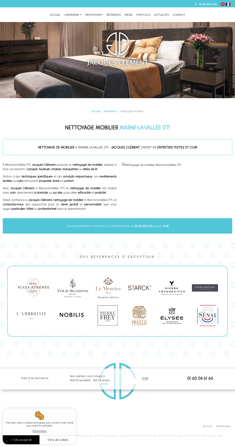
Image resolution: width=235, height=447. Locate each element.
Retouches (163, 435)
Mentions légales (223, 426)
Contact (179, 15)
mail (165, 226)
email (145, 378)
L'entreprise (71, 15)
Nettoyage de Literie (212, 435)
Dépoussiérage (127, 435)
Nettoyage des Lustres (106, 435)
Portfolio (143, 15)
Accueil (55, 15)
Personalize (39, 430)
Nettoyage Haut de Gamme (185, 435)
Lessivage (88, 435)
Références (113, 15)
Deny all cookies (58, 439)
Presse (128, 15)
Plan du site (207, 426)
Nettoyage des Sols (147, 435)
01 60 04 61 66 (208, 4)
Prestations (93, 15)
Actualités (161, 15)
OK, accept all (22, 439)
